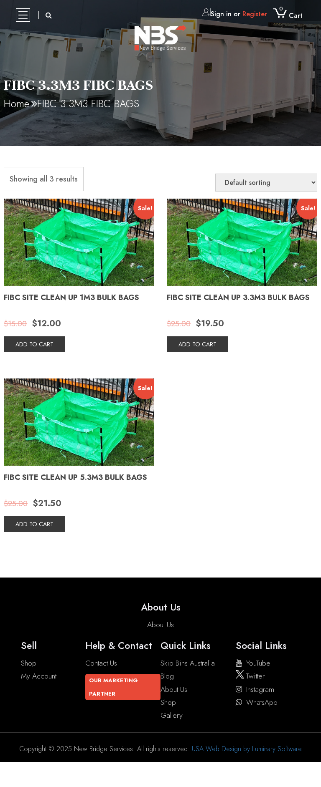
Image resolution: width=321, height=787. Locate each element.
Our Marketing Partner (113, 686)
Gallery (171, 715)
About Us (160, 624)
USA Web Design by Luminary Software (247, 749)
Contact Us (101, 663)
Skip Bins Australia (187, 663)
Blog (167, 676)
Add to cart (34, 344)
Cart (291, 15)
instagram (260, 689)
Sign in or (239, 14)
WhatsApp (262, 702)
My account (38, 676)
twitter (254, 676)
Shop (28, 663)
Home (16, 103)
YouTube (258, 663)
